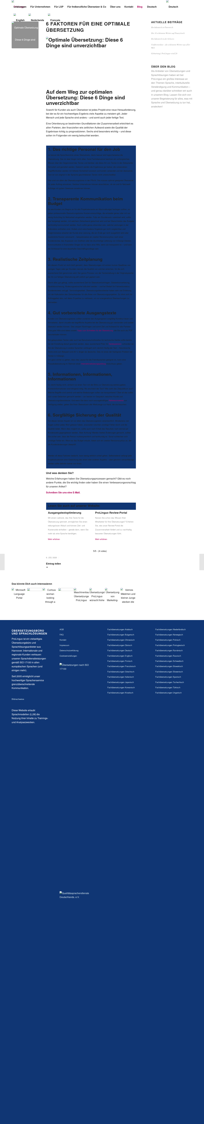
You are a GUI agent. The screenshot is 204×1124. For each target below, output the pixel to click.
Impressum (64, 645)
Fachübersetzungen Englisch (119, 655)
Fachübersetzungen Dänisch (119, 645)
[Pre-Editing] (201, 562)
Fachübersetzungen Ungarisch (168, 692)
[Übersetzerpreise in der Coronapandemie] (34, 595)
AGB (62, 629)
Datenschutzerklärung (69, 650)
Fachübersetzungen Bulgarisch (120, 634)
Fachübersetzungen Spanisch (168, 676)
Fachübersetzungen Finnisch (119, 661)
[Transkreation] (65, 595)
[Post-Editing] (2, 562)
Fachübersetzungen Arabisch (120, 629)
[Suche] (161, 6)
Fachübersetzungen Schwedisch (169, 661)
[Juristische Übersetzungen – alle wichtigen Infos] (50, 595)
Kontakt (63, 639)
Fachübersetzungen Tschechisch (169, 682)
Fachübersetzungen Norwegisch (169, 634)
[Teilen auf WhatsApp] (50, 567)
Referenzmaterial (116, 400)
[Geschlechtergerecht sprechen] (128, 595)
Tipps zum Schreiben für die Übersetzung (95, 330)
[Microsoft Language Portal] (19, 595)
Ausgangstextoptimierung (64, 513)
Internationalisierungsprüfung (93, 363)
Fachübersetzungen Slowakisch (169, 666)
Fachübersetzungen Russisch (168, 655)
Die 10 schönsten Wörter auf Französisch (168, 33)
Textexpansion (115, 343)
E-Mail (76, 492)
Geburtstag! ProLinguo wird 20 (164, 53)
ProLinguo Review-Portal (111, 513)
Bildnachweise (18, 699)
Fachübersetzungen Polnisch (167, 639)
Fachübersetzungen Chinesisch (121, 639)
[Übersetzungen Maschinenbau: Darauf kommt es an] (81, 595)
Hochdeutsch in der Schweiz (162, 38)
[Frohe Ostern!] (97, 595)
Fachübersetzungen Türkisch (167, 687)
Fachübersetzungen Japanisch (120, 682)
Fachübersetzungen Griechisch (120, 671)
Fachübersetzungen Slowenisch (169, 671)
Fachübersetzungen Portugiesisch (170, 645)
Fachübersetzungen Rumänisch (169, 650)
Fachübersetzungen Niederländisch (170, 629)
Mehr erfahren (54, 539)
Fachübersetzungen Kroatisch (120, 692)
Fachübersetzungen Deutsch (119, 650)
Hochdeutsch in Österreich (162, 27)
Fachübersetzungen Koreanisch (121, 687)
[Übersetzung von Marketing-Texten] (112, 595)
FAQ (61, 634)
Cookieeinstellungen (68, 655)
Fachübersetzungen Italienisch (120, 676)
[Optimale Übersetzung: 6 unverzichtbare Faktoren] (25, 34)
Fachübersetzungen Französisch (121, 666)
